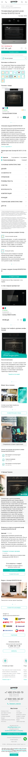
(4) (25, 110)
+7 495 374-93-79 (14, 692)
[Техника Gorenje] (14, 2)
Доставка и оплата (6, 712)
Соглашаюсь (14, 754)
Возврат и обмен (20, 716)
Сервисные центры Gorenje (8, 719)
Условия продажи (5, 716)
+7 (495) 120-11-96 (14, 646)
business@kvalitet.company (14, 730)
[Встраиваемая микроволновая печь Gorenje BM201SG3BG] (14, 297)
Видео (18, 719)
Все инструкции (9, 58)
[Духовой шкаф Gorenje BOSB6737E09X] (14, 97)
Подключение (4, 714)
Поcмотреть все (14, 574)
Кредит (3, 718)
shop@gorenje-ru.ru (14, 727)
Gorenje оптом (4, 711)
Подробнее (14, 635)
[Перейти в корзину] (26, 2)
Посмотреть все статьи (14, 413)
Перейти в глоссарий (14, 374)
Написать (14, 651)
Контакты (3, 721)
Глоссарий (19, 712)
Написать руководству (14, 734)
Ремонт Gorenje (20, 718)
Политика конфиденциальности (14, 737)
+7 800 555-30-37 (14, 699)
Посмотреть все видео (14, 607)
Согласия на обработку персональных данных (18, 752)
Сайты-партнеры (20, 721)
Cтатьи (18, 711)
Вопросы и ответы (21, 714)
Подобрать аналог (14, 52)
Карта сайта (14, 741)
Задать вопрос (14, 570)
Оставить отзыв (14, 276)
